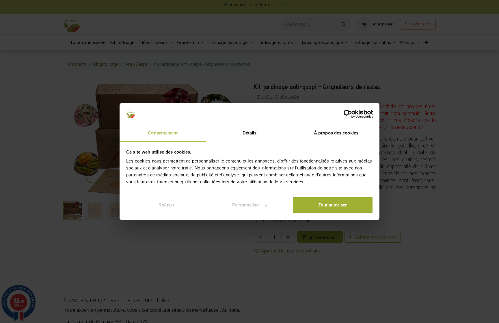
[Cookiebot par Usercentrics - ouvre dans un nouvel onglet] (348, 114)
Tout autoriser (333, 204)
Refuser (166, 204)
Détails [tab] (250, 132)
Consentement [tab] (163, 132)
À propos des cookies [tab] (336, 132)
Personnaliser (246, 204)
